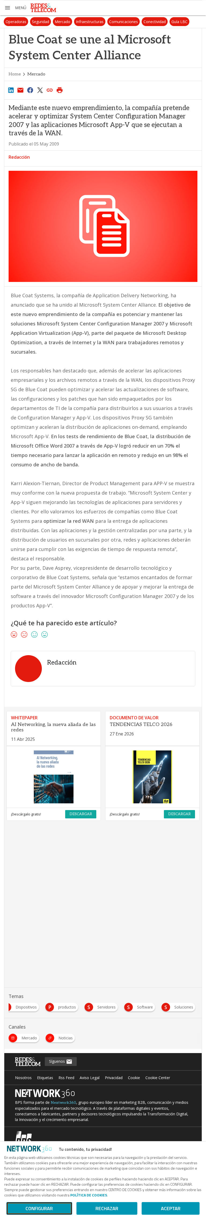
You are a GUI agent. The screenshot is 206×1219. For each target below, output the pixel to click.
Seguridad (40, 21)
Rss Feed (66, 1077)
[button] (15, 7)
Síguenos (57, 1061)
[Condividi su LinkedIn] (10, 90)
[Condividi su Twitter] (40, 90)
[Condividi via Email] (20, 90)
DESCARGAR (80, 814)
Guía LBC (179, 21)
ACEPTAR (171, 1208)
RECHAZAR (106, 1208)
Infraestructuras (90, 21)
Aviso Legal (90, 1077)
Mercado (62, 21)
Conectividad (155, 21)
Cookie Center (157, 1077)
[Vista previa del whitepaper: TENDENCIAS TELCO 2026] (152, 776)
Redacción (19, 157)
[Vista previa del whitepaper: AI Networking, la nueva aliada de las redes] (54, 776)
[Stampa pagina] (59, 90)
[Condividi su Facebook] (30, 90)
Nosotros (23, 1077)
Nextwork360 (63, 1102)
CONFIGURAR (39, 1208)
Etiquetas (45, 1077)
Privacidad (114, 1077)
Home (15, 74)
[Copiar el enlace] (50, 90)
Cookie (134, 1077)
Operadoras (16, 21)
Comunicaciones (123, 21)
